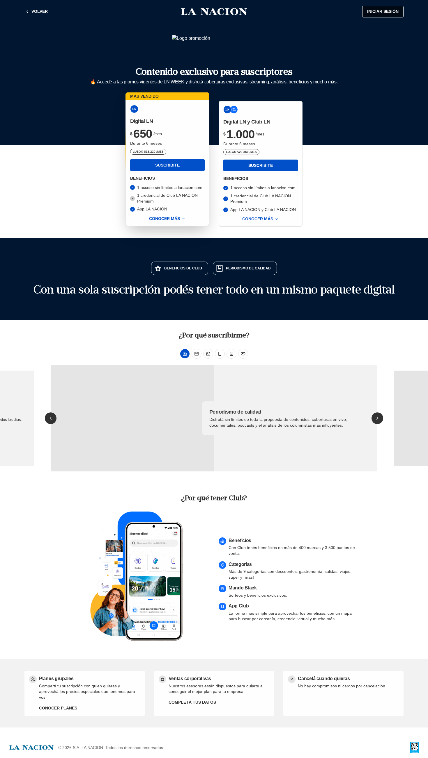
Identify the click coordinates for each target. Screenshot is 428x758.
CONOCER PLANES (58, 708)
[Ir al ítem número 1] (185, 353)
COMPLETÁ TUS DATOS (192, 702)
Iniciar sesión (383, 11)
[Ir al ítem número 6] (243, 353)
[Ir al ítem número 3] (208, 353)
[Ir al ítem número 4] (219, 353)
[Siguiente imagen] (377, 418)
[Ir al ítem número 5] (231, 353)
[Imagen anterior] (50, 418)
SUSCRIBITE (167, 165)
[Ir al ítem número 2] (196, 353)
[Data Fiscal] (414, 747)
